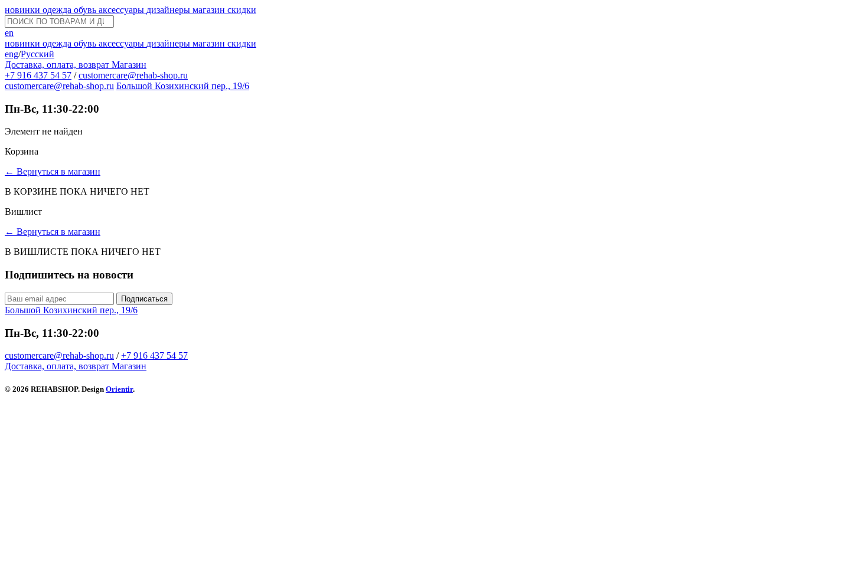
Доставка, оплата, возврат (58, 65)
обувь (86, 10)
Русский (37, 54)
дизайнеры (169, 10)
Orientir (119, 389)
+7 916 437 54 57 (38, 75)
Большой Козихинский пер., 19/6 (182, 86)
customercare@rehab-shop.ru (133, 75)
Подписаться (144, 298)
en (9, 33)
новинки (24, 10)
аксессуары (122, 10)
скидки (241, 10)
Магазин (129, 65)
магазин (209, 10)
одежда (58, 10)
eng (11, 54)
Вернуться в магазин (52, 171)
